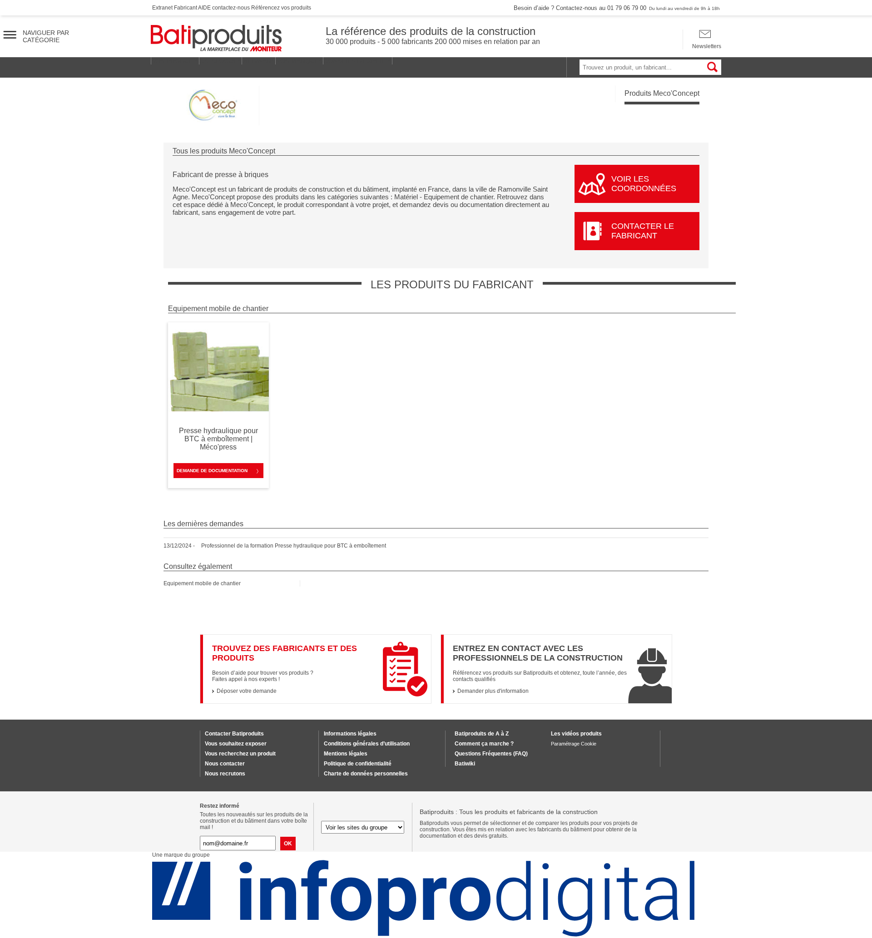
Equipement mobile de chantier (202, 583)
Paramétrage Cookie (573, 743)
